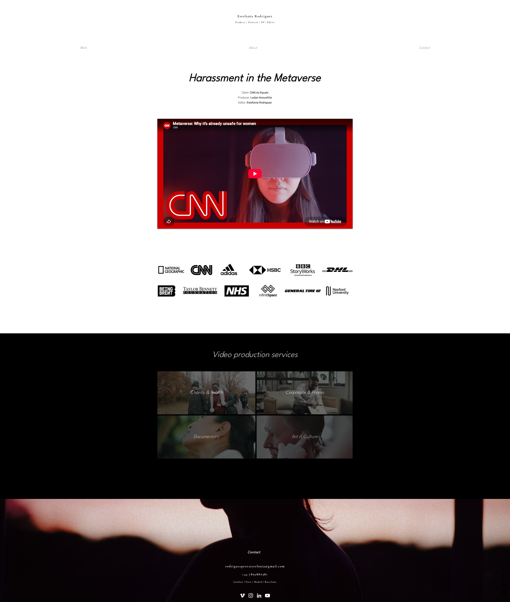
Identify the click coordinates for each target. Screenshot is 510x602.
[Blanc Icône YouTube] (267, 595)
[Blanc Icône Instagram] (251, 595)
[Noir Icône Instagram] (503, 577)
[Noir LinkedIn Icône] (503, 584)
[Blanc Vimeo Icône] (242, 595)
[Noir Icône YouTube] (503, 591)
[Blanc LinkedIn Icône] (259, 595)
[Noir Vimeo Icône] (503, 569)
